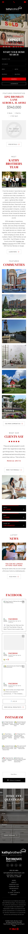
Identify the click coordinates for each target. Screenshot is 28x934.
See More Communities (12, 423)
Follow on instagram (15, 780)
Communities (14, 886)
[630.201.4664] (14, 2)
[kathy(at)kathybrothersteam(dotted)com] (25, 2)
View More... (14, 774)
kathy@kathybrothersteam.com (14, 873)
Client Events (14, 892)
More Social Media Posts (12, 707)
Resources (14, 888)
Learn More (13, 251)
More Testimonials (12, 470)
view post (4, 599)
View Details (12, 147)
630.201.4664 (14, 870)
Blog (14, 890)
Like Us (14, 701)
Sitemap (19, 922)
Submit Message (9, 835)
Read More (12, 580)
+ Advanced (14, 83)
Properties (14, 884)
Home (14, 880)
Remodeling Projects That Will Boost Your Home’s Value (14, 565)
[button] (14, 59)
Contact (14, 894)
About (14, 882)
